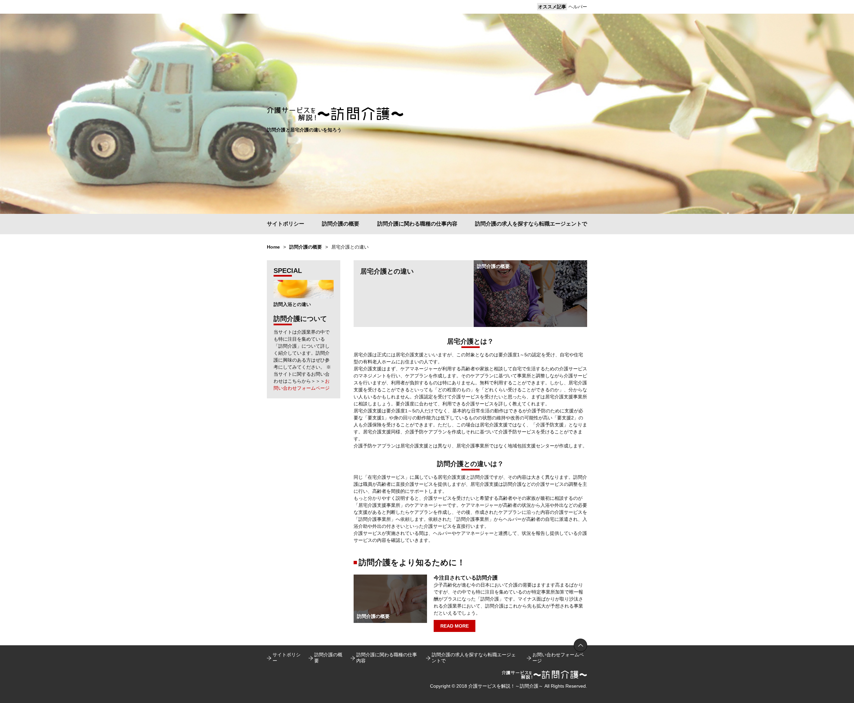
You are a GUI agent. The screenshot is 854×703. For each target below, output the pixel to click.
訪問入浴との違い (292, 304)
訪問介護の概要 (340, 224)
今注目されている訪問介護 (466, 578)
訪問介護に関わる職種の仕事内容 (417, 224)
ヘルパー (577, 6)
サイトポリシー (285, 224)
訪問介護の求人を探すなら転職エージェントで (531, 224)
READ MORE (454, 626)
